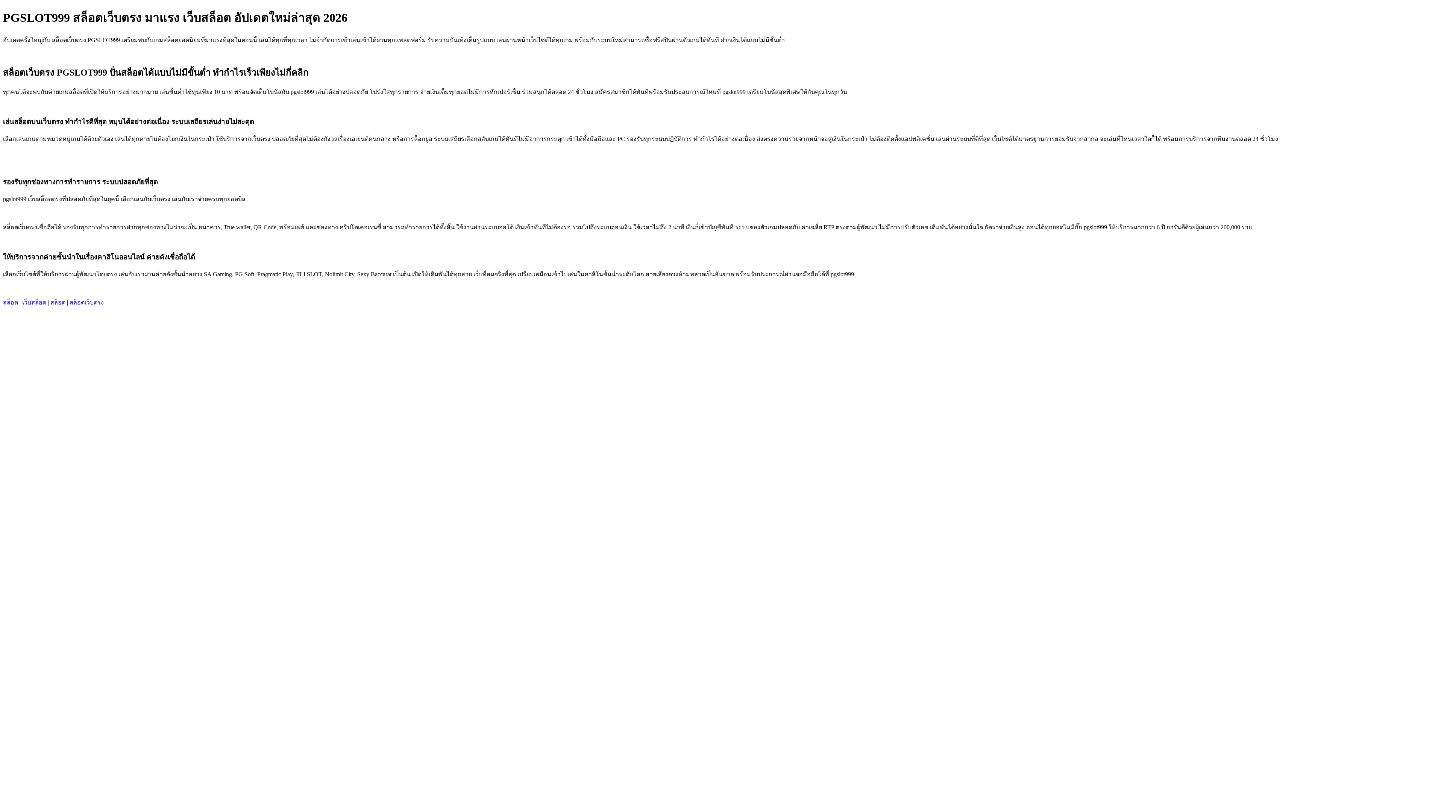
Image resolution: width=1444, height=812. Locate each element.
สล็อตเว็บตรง (87, 302)
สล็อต (10, 302)
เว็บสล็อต (34, 302)
